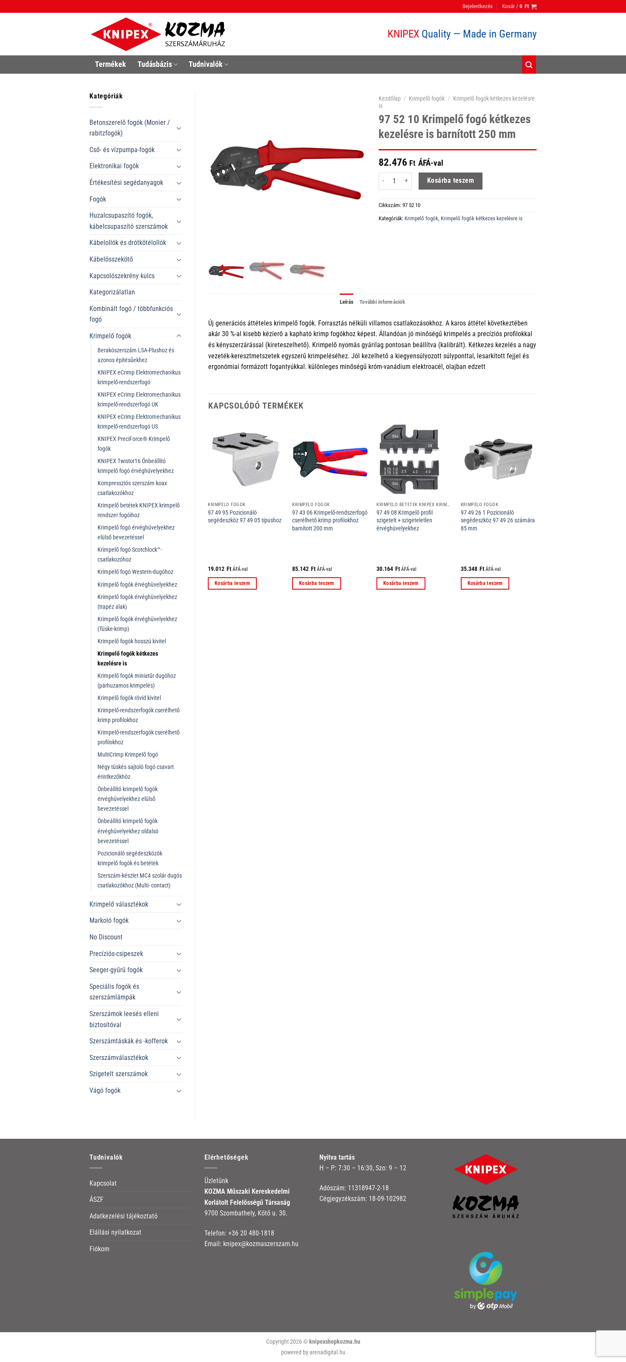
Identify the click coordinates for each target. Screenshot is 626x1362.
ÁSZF (96, 1199)
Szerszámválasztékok (118, 1058)
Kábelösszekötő (111, 259)
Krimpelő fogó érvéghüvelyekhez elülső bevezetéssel (136, 532)
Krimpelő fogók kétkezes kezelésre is (128, 658)
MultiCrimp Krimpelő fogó (128, 754)
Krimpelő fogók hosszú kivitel (132, 641)
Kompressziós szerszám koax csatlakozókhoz (132, 488)
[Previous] (208, 512)
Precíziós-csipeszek (116, 954)
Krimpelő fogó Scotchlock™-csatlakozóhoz (130, 554)
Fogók (97, 199)
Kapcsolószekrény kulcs (122, 276)
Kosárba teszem (450, 180)
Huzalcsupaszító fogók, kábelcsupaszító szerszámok (128, 220)
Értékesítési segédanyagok (126, 183)
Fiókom (99, 1249)
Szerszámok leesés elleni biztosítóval (124, 1019)
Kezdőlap (390, 98)
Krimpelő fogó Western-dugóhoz (135, 572)
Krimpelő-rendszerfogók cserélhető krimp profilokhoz (139, 715)
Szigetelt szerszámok (118, 1074)
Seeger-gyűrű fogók (116, 970)
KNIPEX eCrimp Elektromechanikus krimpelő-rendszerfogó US (139, 421)
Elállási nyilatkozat (115, 1232)
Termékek (110, 64)
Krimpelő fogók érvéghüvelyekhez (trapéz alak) (137, 601)
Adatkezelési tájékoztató (123, 1216)
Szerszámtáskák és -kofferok (128, 1041)
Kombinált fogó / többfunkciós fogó (131, 314)
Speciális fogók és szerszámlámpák (114, 992)
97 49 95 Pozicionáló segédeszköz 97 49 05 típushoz (244, 516)
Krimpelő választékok (118, 904)
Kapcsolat (103, 1183)
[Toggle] (178, 128)
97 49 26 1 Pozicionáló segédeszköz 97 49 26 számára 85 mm (498, 520)
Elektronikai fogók (114, 166)
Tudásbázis (155, 64)
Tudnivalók (206, 64)
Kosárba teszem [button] (232, 583)
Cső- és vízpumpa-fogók (122, 150)
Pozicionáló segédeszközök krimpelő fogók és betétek (130, 858)
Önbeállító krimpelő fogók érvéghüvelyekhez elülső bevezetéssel (128, 799)
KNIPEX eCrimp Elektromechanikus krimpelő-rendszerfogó (139, 377)
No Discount (106, 937)
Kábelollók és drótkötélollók (127, 243)
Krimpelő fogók (110, 336)
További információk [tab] (382, 302)
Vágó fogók (105, 1090)
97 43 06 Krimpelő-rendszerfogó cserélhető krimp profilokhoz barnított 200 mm (330, 520)
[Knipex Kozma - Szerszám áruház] (159, 34)
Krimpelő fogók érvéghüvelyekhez (137, 584)
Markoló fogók (109, 920)
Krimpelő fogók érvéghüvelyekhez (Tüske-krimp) (137, 624)
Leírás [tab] (347, 302)
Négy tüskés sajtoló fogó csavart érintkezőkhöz (136, 771)
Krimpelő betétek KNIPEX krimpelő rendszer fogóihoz (139, 510)
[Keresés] (529, 64)
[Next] (536, 512)
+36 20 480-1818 (251, 1233)
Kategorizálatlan (112, 292)
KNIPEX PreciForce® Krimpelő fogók (134, 443)
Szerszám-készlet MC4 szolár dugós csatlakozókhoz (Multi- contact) (140, 880)
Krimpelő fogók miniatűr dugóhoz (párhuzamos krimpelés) (137, 680)
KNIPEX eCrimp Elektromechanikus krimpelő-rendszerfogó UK (139, 399)
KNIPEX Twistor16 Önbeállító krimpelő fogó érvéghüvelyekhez (136, 466)
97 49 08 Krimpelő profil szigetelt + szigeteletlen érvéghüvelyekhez (404, 520)
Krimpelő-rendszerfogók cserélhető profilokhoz (139, 737)
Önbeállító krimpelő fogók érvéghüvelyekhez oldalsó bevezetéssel (128, 831)
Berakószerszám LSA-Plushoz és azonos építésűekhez (136, 355)
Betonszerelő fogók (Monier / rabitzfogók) (129, 128)
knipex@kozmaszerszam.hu (261, 1244)
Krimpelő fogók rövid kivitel (129, 698)
